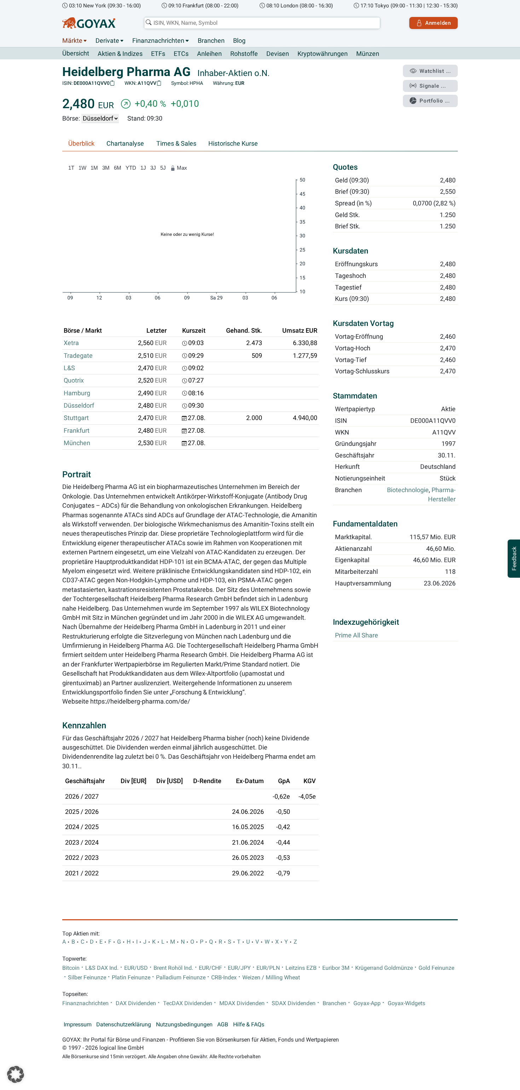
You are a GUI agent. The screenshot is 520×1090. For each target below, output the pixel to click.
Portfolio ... (435, 101)
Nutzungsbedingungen (184, 1024)
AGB (222, 1024)
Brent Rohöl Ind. (173, 968)
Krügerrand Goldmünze (384, 968)
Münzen (367, 53)
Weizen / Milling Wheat (271, 977)
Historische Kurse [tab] (233, 143)
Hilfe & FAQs (248, 1024)
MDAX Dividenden (242, 1003)
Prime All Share (356, 635)
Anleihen (209, 53)
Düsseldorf (79, 405)
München (77, 443)
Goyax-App (367, 1003)
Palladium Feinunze (181, 977)
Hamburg (77, 393)
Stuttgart (76, 417)
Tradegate (78, 355)
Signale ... (433, 86)
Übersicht (75, 53)
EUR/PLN (268, 968)
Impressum (78, 1024)
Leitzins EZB (301, 968)
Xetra (71, 342)
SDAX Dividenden (294, 1003)
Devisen (277, 53)
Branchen (211, 40)
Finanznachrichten (158, 40)
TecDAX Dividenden (187, 1003)
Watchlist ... (435, 71)
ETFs (158, 53)
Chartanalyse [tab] (125, 143)
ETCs (181, 53)
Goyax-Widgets (406, 1003)
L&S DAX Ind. (102, 968)
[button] (15, 1074)
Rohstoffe (244, 53)
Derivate (107, 40)
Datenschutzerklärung (123, 1024)
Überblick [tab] (81, 143)
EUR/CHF (210, 968)
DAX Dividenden (136, 1003)
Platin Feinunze (131, 977)
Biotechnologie (408, 490)
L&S (69, 368)
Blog (239, 40)
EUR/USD (136, 968)
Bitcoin (71, 968)
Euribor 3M (335, 968)
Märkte (72, 40)
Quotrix (74, 380)
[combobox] (262, 23)
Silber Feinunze (87, 977)
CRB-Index (224, 977)
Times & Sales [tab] (176, 143)
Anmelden (438, 23)
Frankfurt (76, 430)
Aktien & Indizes (120, 53)
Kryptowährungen (322, 53)
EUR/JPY (239, 968)
